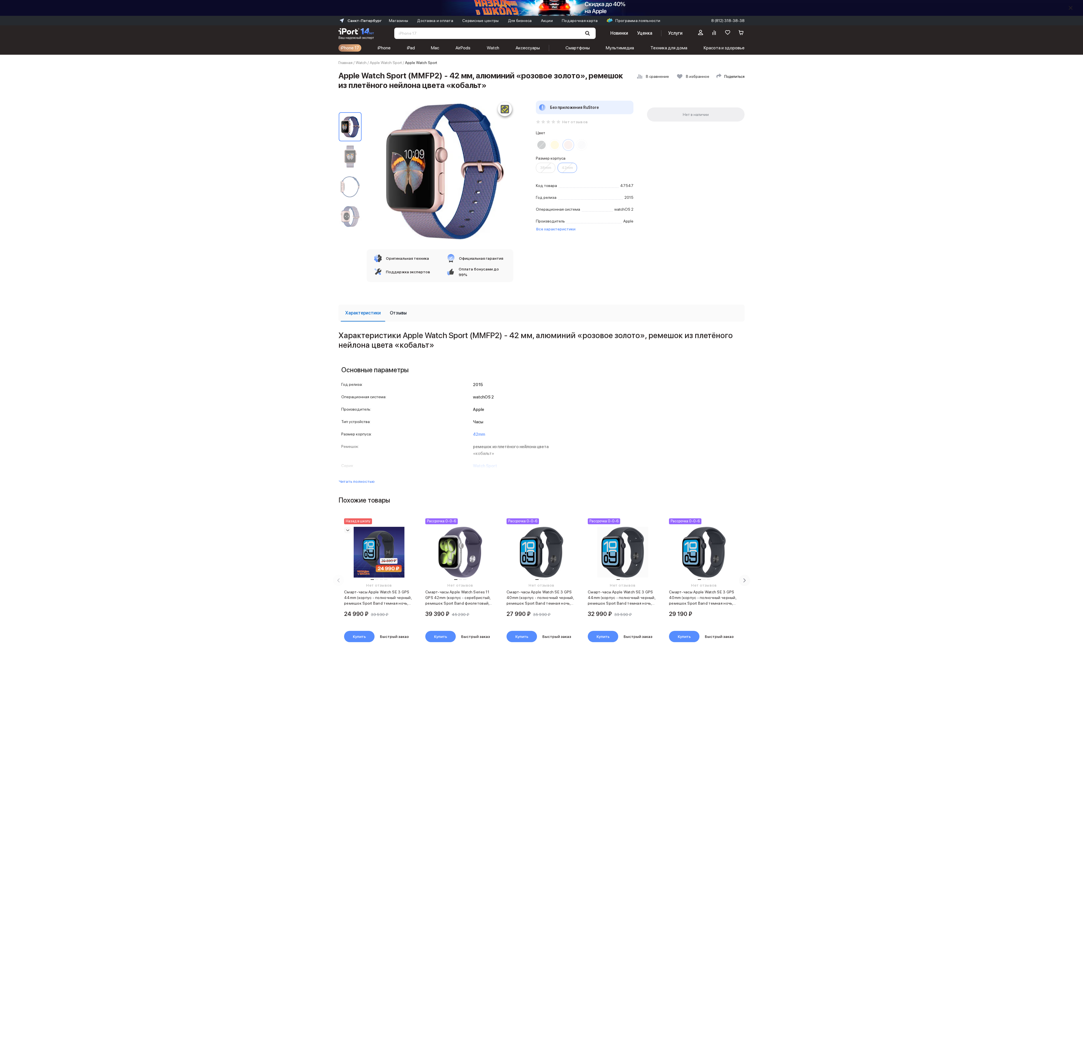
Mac (435, 47)
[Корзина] (741, 33)
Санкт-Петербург (364, 20)
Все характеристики (555, 229)
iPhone (384, 47)
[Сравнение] (714, 33)
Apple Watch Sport (386, 62)
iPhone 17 (350, 47)
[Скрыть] (1070, 8)
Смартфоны (577, 47)
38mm (545, 168)
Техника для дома (668, 47)
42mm (567, 168)
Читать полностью (357, 481)
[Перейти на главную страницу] (356, 33)
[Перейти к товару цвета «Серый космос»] (541, 145)
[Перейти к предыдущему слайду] (338, 580)
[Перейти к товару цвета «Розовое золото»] (568, 145)
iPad (411, 47)
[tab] (363, 313)
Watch (493, 47)
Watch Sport (485, 465)
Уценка (644, 33)
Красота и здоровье (724, 47)
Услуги (675, 33)
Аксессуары (528, 47)
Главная (345, 62)
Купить (359, 636)
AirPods (462, 47)
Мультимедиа (620, 47)
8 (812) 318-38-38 (728, 20)
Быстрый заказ (394, 636)
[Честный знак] (505, 109)
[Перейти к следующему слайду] (744, 580)
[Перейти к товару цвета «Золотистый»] (554, 145)
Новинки (619, 33)
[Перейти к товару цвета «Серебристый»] (581, 145)
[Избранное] (727, 33)
